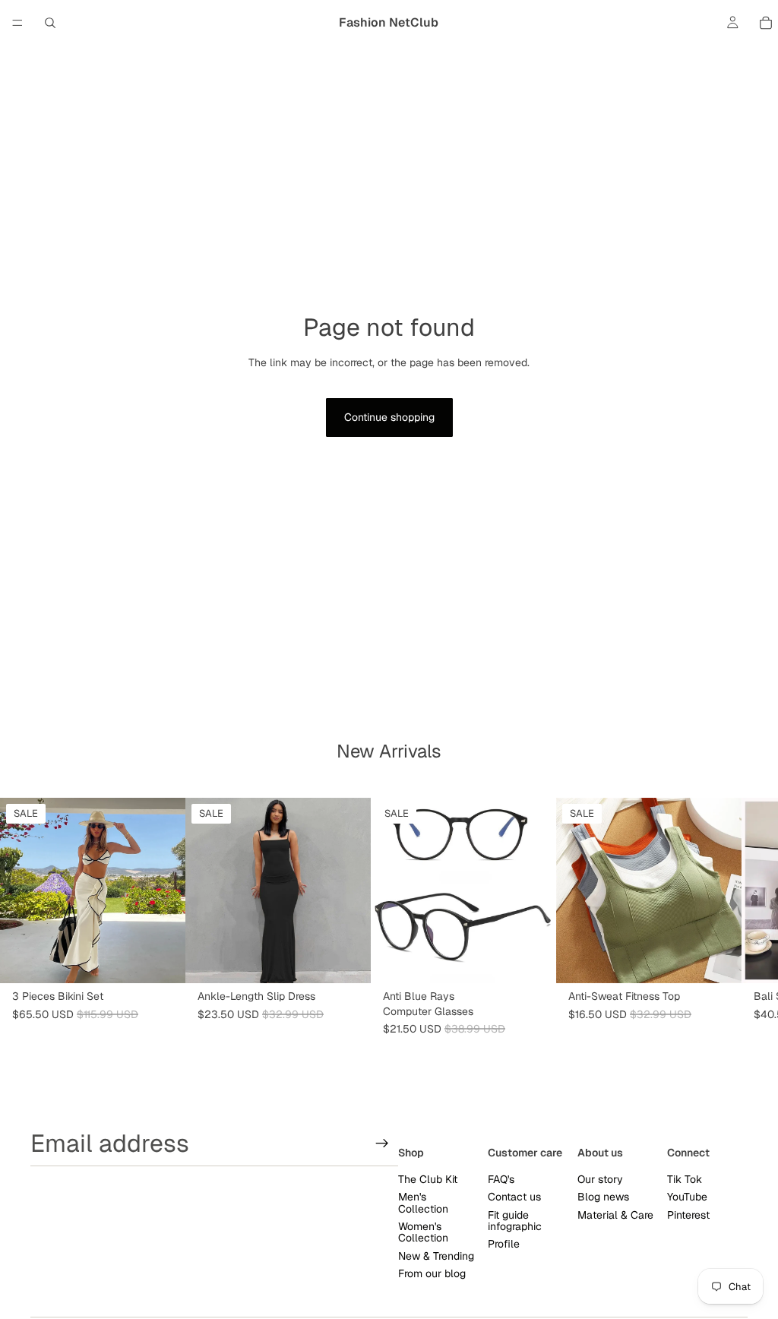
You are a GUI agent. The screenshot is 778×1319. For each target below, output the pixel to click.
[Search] (50, 23)
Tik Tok (684, 1179)
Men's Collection (423, 1202)
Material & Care (615, 1215)
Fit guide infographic (515, 1220)
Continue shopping (389, 417)
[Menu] (17, 22)
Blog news (603, 1197)
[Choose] (162, 960)
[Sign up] (382, 1143)
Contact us (514, 1197)
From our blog (432, 1273)
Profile (504, 1244)
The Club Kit (427, 1179)
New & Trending (436, 1256)
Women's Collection (423, 1232)
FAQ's (501, 1179)
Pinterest (688, 1215)
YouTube (687, 1197)
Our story (600, 1179)
